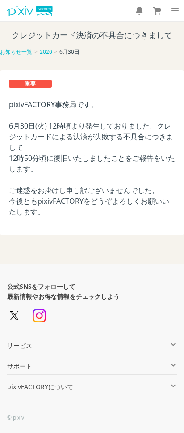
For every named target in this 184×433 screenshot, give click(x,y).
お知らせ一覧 (16, 52)
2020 (46, 52)
